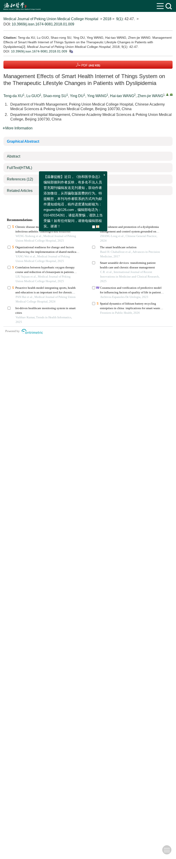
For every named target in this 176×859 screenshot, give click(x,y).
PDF (90, 65)
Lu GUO (33, 96)
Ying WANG (97, 96)
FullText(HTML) (19, 168)
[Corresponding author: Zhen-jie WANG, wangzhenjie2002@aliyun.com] (167, 94)
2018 (107, 19)
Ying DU (77, 96)
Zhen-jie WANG (150, 96)
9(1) (119, 19)
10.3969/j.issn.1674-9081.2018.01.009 (43, 24)
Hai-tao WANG (122, 96)
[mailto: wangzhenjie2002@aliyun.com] (171, 94)
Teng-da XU (13, 96)
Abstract (13, 156)
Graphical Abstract (23, 141)
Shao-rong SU (54, 96)
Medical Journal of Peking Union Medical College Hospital (50, 19)
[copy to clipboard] (71, 51)
